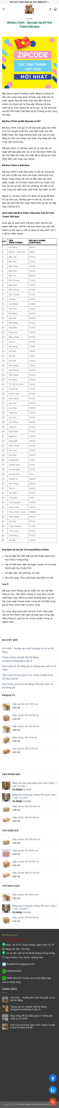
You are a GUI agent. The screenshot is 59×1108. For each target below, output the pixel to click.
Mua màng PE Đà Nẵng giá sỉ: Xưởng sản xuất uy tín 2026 (29, 668)
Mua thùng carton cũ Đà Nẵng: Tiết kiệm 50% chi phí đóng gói (27, 686)
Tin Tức (30, 19)
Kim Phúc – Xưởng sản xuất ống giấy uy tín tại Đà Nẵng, (28, 650)
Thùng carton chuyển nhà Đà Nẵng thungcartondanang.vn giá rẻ (20, 659)
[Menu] (3, 9)
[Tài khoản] (50, 9)
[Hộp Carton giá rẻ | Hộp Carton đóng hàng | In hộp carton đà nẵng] (29, 9)
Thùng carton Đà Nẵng (34, 978)
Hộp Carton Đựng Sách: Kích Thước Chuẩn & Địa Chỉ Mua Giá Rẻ (27, 677)
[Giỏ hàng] (55, 9)
